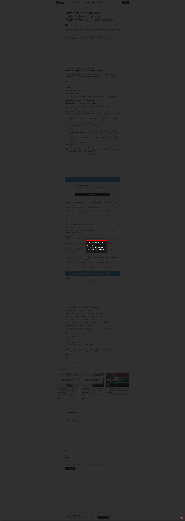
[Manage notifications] (181, 518)
